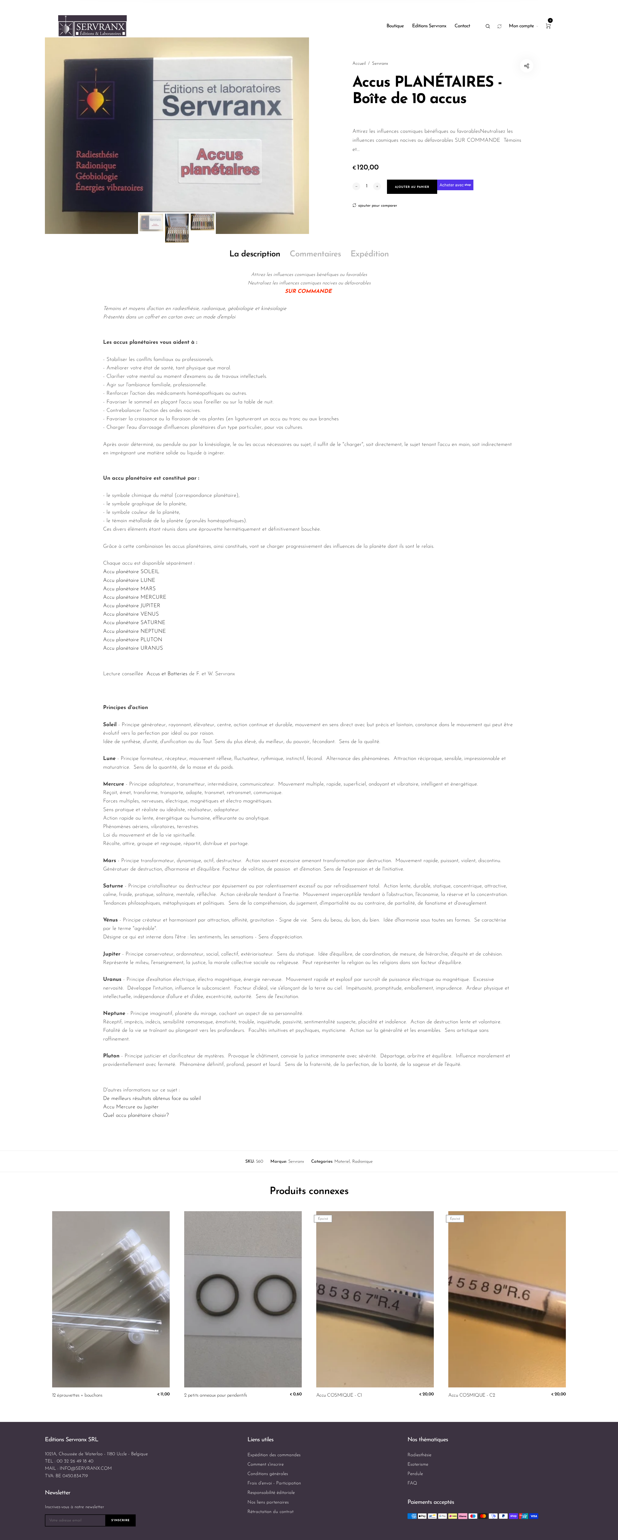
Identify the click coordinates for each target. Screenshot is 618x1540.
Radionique (362, 1162)
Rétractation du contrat (270, 1512)
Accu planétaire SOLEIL (131, 572)
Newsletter (57, 1493)
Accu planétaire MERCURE (134, 597)
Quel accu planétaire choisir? (136, 1115)
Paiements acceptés (430, 1502)
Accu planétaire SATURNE (134, 623)
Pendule (415, 1474)
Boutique (395, 26)
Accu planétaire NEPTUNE (134, 631)
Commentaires (315, 254)
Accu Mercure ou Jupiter (131, 1107)
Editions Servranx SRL (71, 1440)
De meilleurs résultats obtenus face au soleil (152, 1098)
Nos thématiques (427, 1440)
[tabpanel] (177, 135)
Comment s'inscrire (265, 1464)
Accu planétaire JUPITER (131, 606)
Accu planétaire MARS (129, 589)
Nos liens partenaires (268, 1502)
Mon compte (521, 26)
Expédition (370, 254)
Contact (462, 26)
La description (254, 254)
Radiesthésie (419, 1455)
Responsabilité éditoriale (271, 1493)
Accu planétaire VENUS (131, 614)
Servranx (296, 1162)
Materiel (342, 1162)
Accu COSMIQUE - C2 (471, 1395)
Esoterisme (417, 1464)
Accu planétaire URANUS (133, 648)
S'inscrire (120, 1520)
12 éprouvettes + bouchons (77, 1395)
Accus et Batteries (167, 674)
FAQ (412, 1483)
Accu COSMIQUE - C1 (339, 1395)
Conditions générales (267, 1474)
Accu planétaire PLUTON (132, 640)
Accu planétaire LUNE (129, 580)
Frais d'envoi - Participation (274, 1483)
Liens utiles (260, 1440)
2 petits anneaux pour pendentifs (215, 1395)
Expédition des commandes (274, 1455)
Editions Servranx (429, 26)
